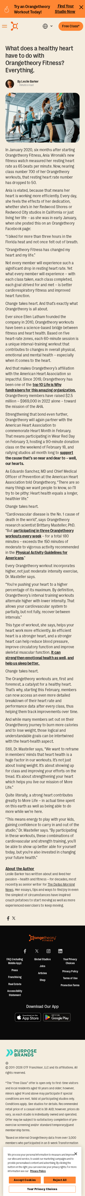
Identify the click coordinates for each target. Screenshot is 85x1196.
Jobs (42, 966)
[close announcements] (81, 6)
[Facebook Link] (25, 951)
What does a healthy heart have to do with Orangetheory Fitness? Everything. (39, 59)
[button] (47, 26)
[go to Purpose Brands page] (21, 1053)
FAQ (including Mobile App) (15, 961)
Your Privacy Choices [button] (70, 961)
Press (15, 970)
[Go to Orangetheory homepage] (22, 26)
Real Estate (14, 984)
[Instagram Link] (48, 951)
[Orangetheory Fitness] (42, 938)
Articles (42, 973)
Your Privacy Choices (42, 1189)
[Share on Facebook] (8, 918)
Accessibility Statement (14, 993)
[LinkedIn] (60, 951)
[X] (36, 951)
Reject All (60, 1180)
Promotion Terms (70, 985)
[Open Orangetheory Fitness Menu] (4, 26)
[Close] (76, 1154)
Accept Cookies (25, 1180)
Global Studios (42, 959)
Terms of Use (70, 978)
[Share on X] (13, 918)
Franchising (15, 977)
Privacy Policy (70, 971)
